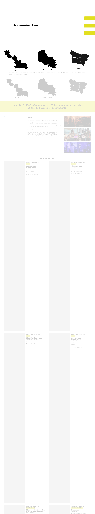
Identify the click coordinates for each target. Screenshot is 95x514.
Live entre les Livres (25, 26)
